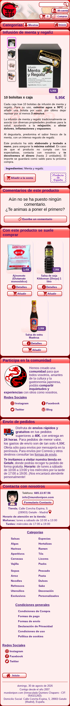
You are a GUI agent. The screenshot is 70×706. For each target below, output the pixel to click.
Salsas (15, 538)
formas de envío (46, 454)
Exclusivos (18, 595)
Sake (41, 585)
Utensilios (17, 590)
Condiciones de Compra (34, 611)
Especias (44, 538)
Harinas (16, 548)
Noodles (16, 580)
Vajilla (15, 563)
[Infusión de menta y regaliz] (11, 42)
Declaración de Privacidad (35, 626)
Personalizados (48, 595)
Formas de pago (29, 616)
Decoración (46, 590)
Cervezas (17, 558)
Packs (42, 563)
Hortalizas (45, 543)
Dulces (43, 580)
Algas (14, 543)
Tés (40, 553)
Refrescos (17, 585)
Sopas (15, 570)
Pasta (42, 575)
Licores (43, 558)
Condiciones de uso (31, 631)
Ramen (43, 548)
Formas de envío (29, 621)
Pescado (44, 570)
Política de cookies (30, 636)
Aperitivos (17, 553)
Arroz (14, 575)
